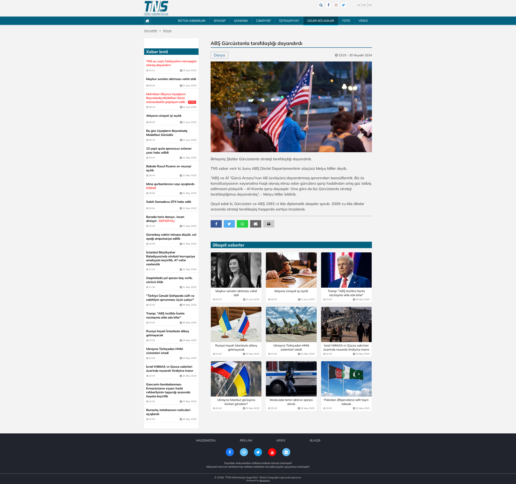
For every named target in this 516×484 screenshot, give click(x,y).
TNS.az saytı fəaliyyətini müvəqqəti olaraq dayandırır (171, 63)
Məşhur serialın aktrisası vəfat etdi (171, 79)
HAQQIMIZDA (206, 440)
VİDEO (363, 21)
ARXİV (280, 440)
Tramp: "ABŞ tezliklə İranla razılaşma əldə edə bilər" (165, 315)
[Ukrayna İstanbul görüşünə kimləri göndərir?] (236, 379)
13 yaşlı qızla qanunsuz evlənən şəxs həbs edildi (168, 150)
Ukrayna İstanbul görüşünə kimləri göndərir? (236, 402)
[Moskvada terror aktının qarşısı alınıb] (291, 379)
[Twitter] (343, 5)
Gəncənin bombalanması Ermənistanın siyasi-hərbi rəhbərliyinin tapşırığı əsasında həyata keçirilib (168, 390)
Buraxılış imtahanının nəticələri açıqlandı (168, 412)
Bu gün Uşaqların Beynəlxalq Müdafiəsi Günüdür (166, 133)
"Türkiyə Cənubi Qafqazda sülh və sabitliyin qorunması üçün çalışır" (170, 298)
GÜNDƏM (241, 21)
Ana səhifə (150, 30)
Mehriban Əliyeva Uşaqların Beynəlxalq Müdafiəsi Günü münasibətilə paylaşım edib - (170, 98)
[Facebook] (329, 5)
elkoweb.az (265, 480)
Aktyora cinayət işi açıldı (163, 116)
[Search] (321, 5)
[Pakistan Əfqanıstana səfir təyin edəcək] (346, 379)
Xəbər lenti (157, 51)
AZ (358, 5)
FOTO (346, 21)
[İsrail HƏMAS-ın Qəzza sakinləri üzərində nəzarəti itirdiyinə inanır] (346, 324)
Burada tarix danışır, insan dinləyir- (165, 219)
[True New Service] (156, 8)
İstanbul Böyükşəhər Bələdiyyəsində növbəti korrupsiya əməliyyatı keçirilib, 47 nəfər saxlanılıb (170, 258)
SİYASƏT (220, 21)
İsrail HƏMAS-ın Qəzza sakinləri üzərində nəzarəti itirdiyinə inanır (169, 369)
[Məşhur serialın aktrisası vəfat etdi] (236, 270)
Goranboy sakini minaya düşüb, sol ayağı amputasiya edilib (171, 236)
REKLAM (246, 440)
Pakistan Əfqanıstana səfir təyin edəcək (346, 402)
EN (370, 5)
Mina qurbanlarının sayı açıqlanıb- (170, 186)
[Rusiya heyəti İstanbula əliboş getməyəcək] (236, 324)
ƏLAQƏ (315, 440)
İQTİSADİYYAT (289, 21)
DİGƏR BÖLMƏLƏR (320, 21)
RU (364, 5)
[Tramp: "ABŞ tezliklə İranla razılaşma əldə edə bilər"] (346, 270)
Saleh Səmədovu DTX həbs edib (168, 202)
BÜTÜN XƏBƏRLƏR (191, 21)
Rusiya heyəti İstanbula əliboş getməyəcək (167, 333)
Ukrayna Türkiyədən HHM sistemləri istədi (164, 351)
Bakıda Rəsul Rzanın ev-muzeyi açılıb (168, 168)
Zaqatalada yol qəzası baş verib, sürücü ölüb (169, 280)
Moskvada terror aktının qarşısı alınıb (291, 402)
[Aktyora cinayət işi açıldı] (291, 270)
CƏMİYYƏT (263, 21)
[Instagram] (336, 5)
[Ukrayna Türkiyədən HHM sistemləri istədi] (291, 324)
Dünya (167, 30)
